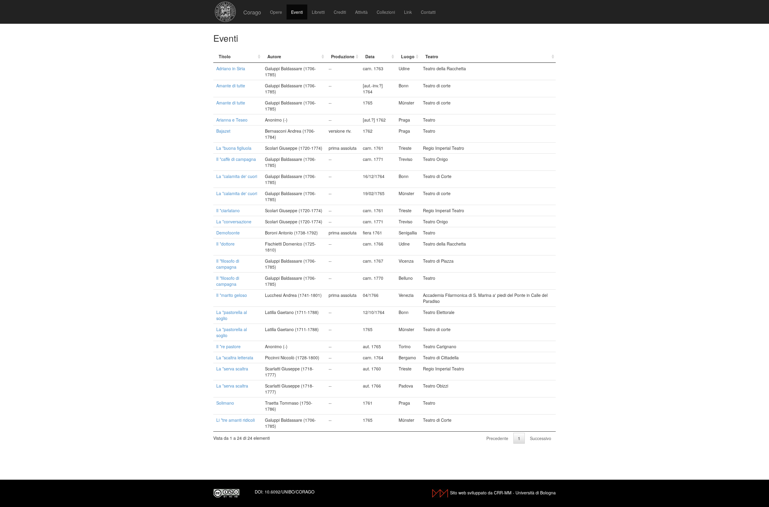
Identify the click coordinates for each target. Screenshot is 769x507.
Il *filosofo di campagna (227, 264)
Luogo (408, 56)
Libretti (318, 12)
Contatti (428, 12)
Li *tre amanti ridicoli (235, 420)
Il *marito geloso (231, 295)
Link (408, 12)
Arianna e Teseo (232, 120)
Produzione (342, 56)
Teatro (431, 56)
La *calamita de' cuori (236, 176)
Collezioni (386, 12)
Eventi (297, 12)
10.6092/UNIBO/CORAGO (290, 492)
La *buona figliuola (233, 148)
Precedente (497, 438)
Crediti (340, 12)
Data (370, 56)
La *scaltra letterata (234, 358)
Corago (252, 12)
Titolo (225, 56)
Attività (361, 12)
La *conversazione (233, 222)
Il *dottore (225, 244)
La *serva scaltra (232, 369)
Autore (274, 56)
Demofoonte (228, 233)
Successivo (540, 438)
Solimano (225, 403)
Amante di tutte (230, 86)
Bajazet (223, 131)
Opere (276, 12)
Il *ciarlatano (228, 210)
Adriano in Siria (230, 68)
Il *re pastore (228, 346)
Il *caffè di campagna (236, 159)
